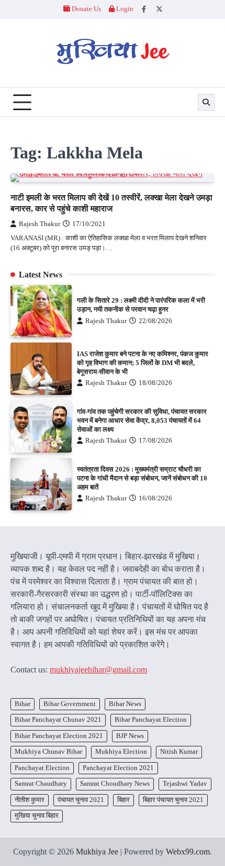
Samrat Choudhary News (115, 783)
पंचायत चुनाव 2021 (81, 800)
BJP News (130, 736)
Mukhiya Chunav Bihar (48, 751)
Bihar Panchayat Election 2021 (59, 736)
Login (124, 9)
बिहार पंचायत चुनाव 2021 (173, 800)
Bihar (22, 704)
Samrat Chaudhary (41, 783)
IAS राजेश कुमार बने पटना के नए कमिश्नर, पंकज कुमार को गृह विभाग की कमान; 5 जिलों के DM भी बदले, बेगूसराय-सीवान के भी (142, 363)
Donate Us (86, 9)
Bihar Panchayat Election (151, 719)
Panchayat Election (42, 768)
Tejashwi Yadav (185, 783)
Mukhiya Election (121, 751)
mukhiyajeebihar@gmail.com (98, 669)
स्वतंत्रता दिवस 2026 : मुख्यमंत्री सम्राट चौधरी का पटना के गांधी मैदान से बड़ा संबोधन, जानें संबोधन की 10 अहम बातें (142, 478)
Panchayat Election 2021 (118, 768)
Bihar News (125, 704)
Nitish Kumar (179, 751)
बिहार (123, 800)
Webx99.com (188, 851)
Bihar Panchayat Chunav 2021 (58, 719)
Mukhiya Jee (97, 851)
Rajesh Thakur (39, 224)
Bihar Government (69, 704)
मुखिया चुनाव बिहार (37, 815)
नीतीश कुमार (29, 800)
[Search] (206, 102)
